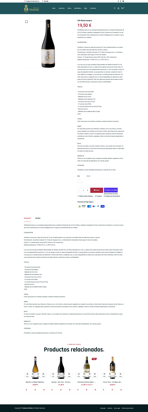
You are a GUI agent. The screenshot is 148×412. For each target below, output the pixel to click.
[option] (48, 43)
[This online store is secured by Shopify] (82, 206)
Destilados (77, 8)
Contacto (93, 8)
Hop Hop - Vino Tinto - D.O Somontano (62, 382)
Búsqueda (103, 408)
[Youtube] (123, 1)
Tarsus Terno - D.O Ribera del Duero (114, 382)
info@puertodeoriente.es (32, 1)
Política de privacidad (127, 408)
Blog (85, 8)
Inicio (53, 8)
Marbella (46, 1)
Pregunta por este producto (112, 196)
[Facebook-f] (118, 1)
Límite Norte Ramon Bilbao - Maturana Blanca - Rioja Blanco (95, 382)
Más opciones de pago (111, 193)
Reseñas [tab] (37, 218)
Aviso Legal (117, 408)
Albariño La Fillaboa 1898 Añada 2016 (37, 382)
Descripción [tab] (27, 218)
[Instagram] (120, 1)
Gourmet (61, 8)
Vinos (69, 8)
